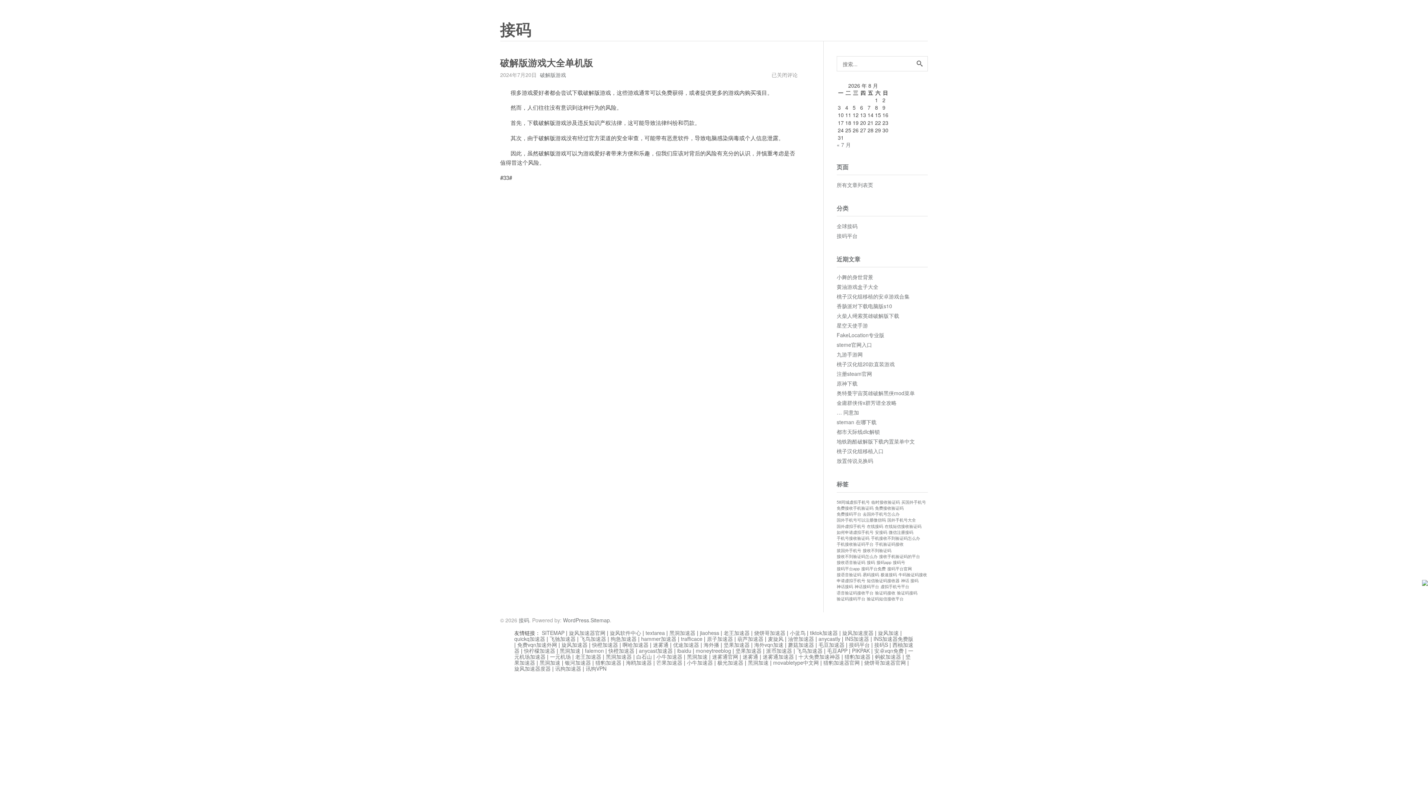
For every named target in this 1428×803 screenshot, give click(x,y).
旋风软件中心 (625, 632)
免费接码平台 (849, 514)
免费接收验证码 (889, 508)
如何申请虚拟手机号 (855, 532)
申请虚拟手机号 (851, 580)
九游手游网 (850, 354)
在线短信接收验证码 (903, 526)
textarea (655, 632)
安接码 (881, 532)
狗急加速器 (624, 638)
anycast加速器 (656, 650)
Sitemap (600, 620)
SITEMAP (553, 632)
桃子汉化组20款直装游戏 (866, 364)
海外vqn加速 (769, 644)
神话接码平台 (867, 586)
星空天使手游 (852, 325)
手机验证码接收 (889, 544)
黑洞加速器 (682, 632)
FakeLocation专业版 (860, 335)
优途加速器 (686, 644)
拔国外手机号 (849, 550)
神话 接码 (910, 580)
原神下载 (847, 383)
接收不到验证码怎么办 (857, 556)
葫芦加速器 (750, 638)
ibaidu (684, 650)
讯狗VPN (596, 668)
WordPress (576, 620)
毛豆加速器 (831, 644)
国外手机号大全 (901, 520)
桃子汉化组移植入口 (860, 451)
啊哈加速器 (636, 644)
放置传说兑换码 (855, 460)
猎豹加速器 (858, 656)
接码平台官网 (899, 568)
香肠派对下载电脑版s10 (864, 306)
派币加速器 (779, 650)
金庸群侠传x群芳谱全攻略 (867, 402)
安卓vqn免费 (889, 650)
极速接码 (889, 574)
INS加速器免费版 (893, 638)
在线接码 (875, 526)
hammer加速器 (658, 638)
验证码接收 (885, 593)
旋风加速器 (575, 644)
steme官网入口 (854, 344)
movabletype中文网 (796, 662)
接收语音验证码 (851, 562)
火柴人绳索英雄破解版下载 (868, 315)
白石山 (644, 656)
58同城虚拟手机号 (853, 502)
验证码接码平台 (851, 599)
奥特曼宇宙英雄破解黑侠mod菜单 (876, 393)
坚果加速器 (737, 644)
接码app (884, 562)
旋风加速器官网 (587, 632)
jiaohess (709, 632)
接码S (881, 644)
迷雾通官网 (725, 656)
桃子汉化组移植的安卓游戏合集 (873, 296)
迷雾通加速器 (778, 656)
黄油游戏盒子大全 (857, 286)
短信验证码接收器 (883, 580)
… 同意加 (848, 412)
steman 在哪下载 (857, 422)
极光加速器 (730, 662)
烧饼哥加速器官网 (885, 662)
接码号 (899, 562)
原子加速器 (720, 638)
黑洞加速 (570, 650)
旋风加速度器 (858, 632)
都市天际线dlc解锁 (858, 431)
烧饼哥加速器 (769, 632)
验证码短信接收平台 (885, 599)
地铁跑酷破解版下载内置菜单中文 (876, 441)
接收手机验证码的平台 (899, 556)
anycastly (829, 638)
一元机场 (560, 656)
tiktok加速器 (824, 632)
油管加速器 (801, 638)
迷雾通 (661, 644)
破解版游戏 (553, 74)
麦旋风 (776, 638)
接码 (515, 30)
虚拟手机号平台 (895, 586)
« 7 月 (844, 144)
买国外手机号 (913, 502)
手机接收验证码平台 (855, 544)
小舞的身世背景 (855, 277)
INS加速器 (857, 638)
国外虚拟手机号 (851, 526)
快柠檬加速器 (539, 650)
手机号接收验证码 (853, 538)
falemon (594, 650)
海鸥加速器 (639, 662)
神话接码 (845, 586)
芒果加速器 (669, 662)
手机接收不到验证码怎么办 (895, 538)
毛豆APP (837, 650)
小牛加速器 (669, 656)
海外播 (711, 644)
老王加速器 (737, 632)
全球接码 (847, 226)
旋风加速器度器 (532, 668)
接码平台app (848, 568)
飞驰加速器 (563, 638)
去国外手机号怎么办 (881, 514)
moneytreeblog (713, 650)
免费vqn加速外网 (537, 644)
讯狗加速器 (568, 668)
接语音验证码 (849, 574)
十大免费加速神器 (819, 656)
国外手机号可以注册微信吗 (861, 520)
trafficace (691, 638)
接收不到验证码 (877, 550)
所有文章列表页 (855, 184)
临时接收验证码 (885, 502)
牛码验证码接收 (912, 574)
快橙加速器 (605, 644)
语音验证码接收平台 (855, 593)
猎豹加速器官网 (841, 662)
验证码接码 (907, 593)
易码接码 (871, 574)
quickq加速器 (529, 638)
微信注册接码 (901, 532)
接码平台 (847, 235)
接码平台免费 (873, 568)
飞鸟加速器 (593, 638)
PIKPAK (861, 650)
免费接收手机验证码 (855, 508)
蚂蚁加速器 (888, 656)
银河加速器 (578, 662)
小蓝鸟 (797, 632)
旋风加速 (888, 632)
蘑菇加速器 (801, 644)
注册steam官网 (854, 373)
